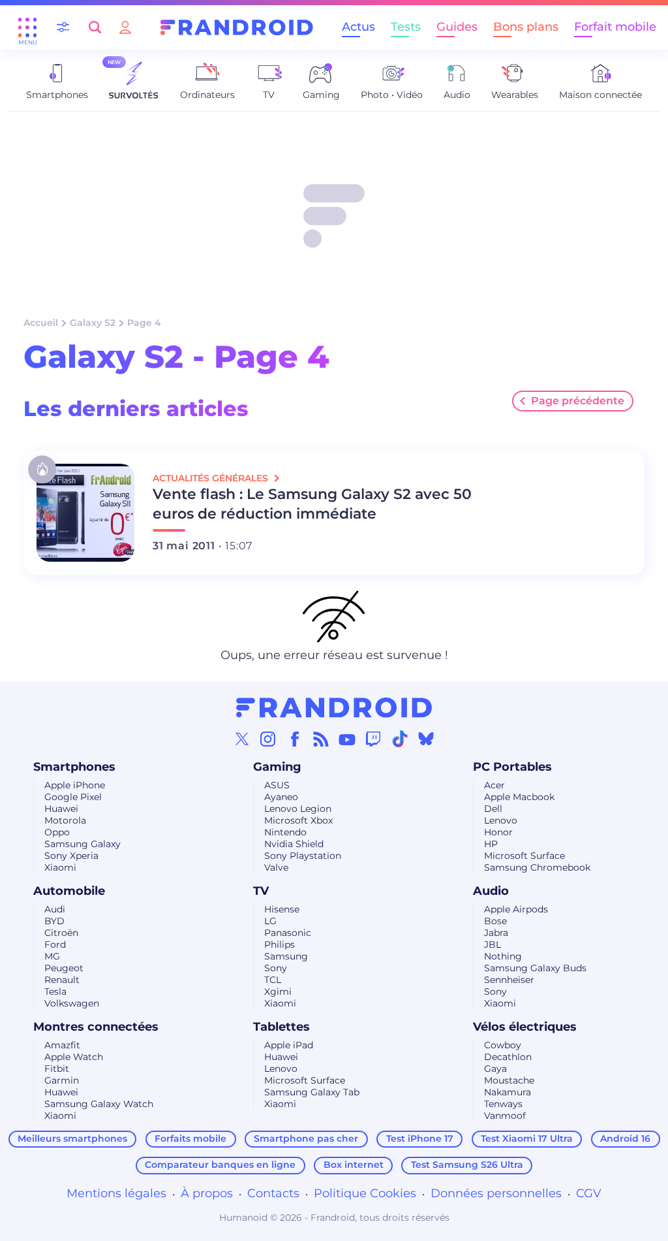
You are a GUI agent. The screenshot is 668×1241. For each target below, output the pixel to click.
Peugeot (64, 968)
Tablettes (281, 1027)
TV (261, 891)
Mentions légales (116, 1193)
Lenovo (500, 820)
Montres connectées (96, 1027)
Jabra (496, 933)
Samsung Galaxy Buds (535, 968)
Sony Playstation (302, 856)
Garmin (61, 1080)
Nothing (503, 956)
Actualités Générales (212, 478)
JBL (492, 944)
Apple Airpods (516, 909)
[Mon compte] (125, 27)
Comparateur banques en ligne (220, 1164)
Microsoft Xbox (298, 820)
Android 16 (625, 1138)
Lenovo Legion (297, 808)
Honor (498, 832)
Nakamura (507, 1092)
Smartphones (74, 767)
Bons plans (525, 27)
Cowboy (502, 1045)
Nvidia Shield (294, 844)
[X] (242, 738)
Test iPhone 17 (419, 1138)
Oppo (57, 832)
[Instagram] (268, 738)
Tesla (55, 991)
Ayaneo (281, 797)
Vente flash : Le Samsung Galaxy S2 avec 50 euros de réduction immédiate (312, 504)
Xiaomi (60, 867)
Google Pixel (73, 797)
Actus (358, 27)
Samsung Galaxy (82, 844)
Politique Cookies (365, 1193)
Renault (62, 980)
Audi (54, 909)
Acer (494, 785)
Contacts (273, 1193)
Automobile (69, 891)
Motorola (65, 820)
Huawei (61, 808)
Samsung (286, 956)
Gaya (495, 1068)
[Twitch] (373, 738)
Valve (276, 867)
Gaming (277, 767)
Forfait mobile (615, 27)
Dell (493, 808)
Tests (406, 27)
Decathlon (508, 1057)
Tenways (503, 1104)
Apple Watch (73, 1057)
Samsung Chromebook (537, 867)
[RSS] (321, 738)
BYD (54, 921)
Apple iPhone (74, 785)
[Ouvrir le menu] (27, 27)
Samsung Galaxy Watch (98, 1104)
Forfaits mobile (190, 1138)
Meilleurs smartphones (72, 1138)
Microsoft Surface (524, 856)
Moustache (509, 1080)
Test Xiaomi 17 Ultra (527, 1138)
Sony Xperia (71, 856)
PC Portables (512, 767)
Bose (495, 921)
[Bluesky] (426, 738)
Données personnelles (496, 1193)
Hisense (281, 909)
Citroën (61, 933)
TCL (272, 980)
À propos (207, 1193)
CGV (588, 1193)
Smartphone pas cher (306, 1138)
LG (270, 921)
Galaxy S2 (92, 323)
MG (52, 956)
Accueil (40, 323)
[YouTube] (347, 738)
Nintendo (285, 832)
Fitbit (56, 1068)
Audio (491, 891)
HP (491, 844)
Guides (457, 27)
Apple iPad (288, 1045)
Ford (55, 944)
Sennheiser (509, 980)
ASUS (277, 785)
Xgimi (278, 991)
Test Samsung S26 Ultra (467, 1164)
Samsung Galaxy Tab (311, 1092)
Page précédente (577, 401)
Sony (275, 968)
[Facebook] (294, 738)
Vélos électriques (525, 1027)
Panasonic (287, 933)
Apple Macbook (519, 797)
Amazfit (62, 1045)
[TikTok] (399, 738)
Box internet (354, 1164)
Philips (279, 944)
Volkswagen (71, 1003)
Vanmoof (505, 1115)
